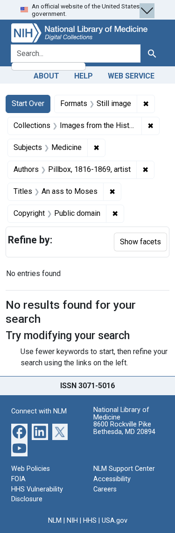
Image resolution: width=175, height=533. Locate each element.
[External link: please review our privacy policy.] (19, 431)
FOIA (18, 479)
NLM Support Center (124, 469)
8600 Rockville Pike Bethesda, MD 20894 (124, 428)
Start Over (28, 103)
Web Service (131, 75)
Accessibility (112, 479)
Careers (105, 489)
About (46, 75)
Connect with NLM (39, 411)
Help (83, 75)
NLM (55, 521)
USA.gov (114, 521)
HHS (90, 521)
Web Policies (30, 469)
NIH (72, 521)
